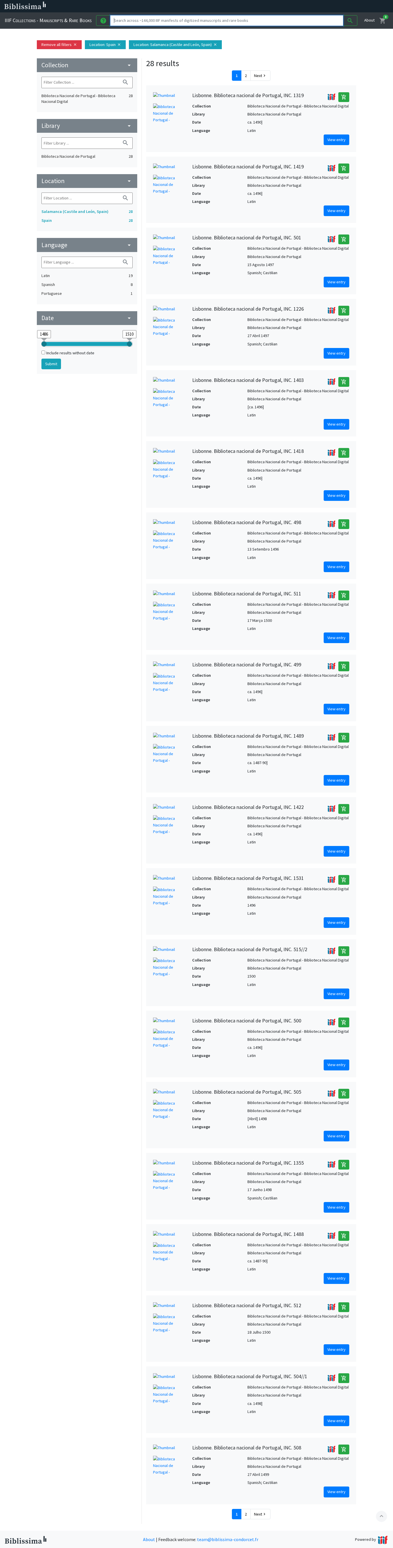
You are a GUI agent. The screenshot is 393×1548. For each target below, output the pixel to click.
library (87, 126)
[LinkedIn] (276, 6)
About (369, 20)
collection (87, 65)
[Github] (313, 6)
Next (260, 75)
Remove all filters (59, 44)
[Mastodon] (294, 6)
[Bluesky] (285, 6)
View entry (336, 139)
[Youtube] (303, 6)
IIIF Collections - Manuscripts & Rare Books (48, 20)
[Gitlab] (322, 6)
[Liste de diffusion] (267, 6)
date (87, 318)
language (87, 245)
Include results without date (70, 352)
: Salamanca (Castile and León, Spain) (175, 44)
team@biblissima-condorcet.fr (227, 1539)
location (87, 181)
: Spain (105, 44)
